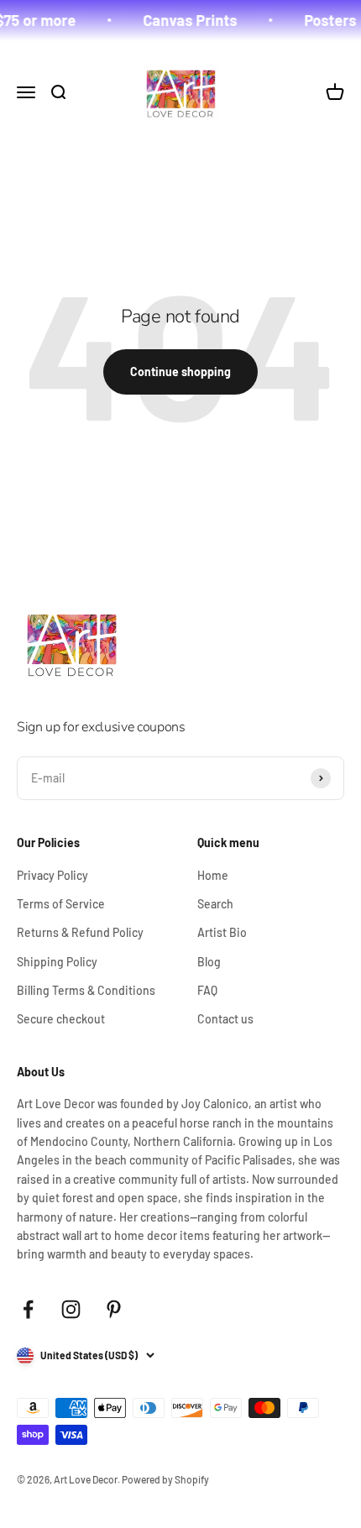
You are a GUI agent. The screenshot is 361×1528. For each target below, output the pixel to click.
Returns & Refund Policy (80, 932)
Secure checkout (61, 1019)
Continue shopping (180, 371)
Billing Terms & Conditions (86, 990)
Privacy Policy (52, 875)
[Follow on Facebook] (28, 1309)
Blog (209, 962)
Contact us (225, 1019)
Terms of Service (61, 904)
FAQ (207, 990)
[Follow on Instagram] (71, 1309)
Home (212, 875)
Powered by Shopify (165, 1479)
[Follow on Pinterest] (113, 1309)
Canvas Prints (185, 20)
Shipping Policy (57, 962)
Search (215, 904)
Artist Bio (222, 932)
